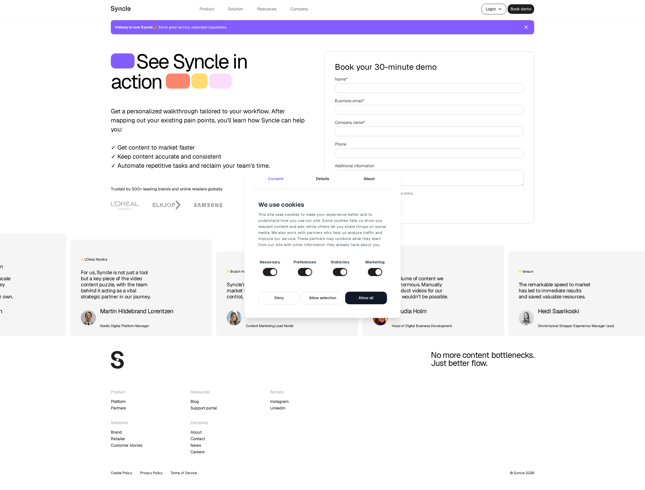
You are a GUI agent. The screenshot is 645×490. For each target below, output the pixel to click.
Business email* (349, 100)
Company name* (350, 122)
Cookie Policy (121, 473)
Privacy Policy (151, 473)
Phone (340, 144)
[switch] (305, 272)
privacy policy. (402, 193)
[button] (210, 9)
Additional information (354, 165)
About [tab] (369, 178)
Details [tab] (322, 178)
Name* (341, 79)
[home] (153, 9)
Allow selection (322, 297)
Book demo (520, 9)
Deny (279, 297)
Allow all (366, 297)
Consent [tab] (275, 178)
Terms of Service (184, 473)
